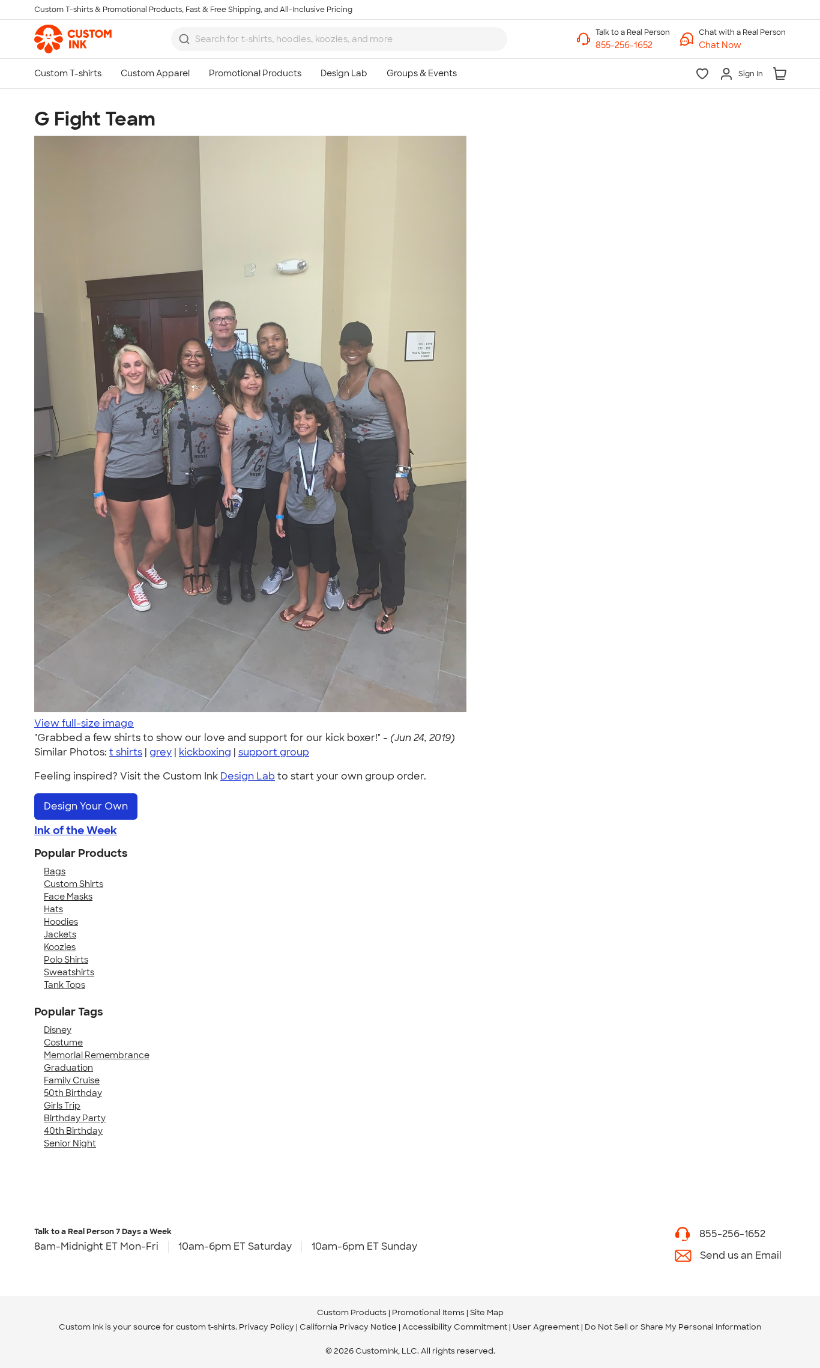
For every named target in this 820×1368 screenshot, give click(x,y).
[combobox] (339, 39)
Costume (63, 1042)
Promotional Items (428, 1312)
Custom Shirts (73, 884)
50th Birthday (73, 1093)
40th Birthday (73, 1130)
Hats (53, 909)
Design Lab (247, 776)
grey (160, 752)
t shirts (125, 752)
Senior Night (70, 1143)
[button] (742, 45)
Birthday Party (75, 1118)
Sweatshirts (69, 972)
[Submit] (184, 39)
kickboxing (205, 752)
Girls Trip (62, 1105)
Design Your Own (86, 806)
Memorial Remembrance (96, 1055)
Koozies (60, 947)
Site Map (487, 1312)
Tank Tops (64, 984)
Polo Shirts (66, 959)
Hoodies (61, 921)
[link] (73, 39)
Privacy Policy (266, 1327)
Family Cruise (72, 1080)
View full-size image (84, 723)
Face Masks (68, 896)
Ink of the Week (75, 830)
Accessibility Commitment (454, 1327)
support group (273, 752)
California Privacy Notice (348, 1327)
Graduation (68, 1067)
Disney (57, 1029)
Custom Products (352, 1312)
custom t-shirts (205, 1327)
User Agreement (546, 1327)
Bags (54, 871)
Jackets (60, 934)
